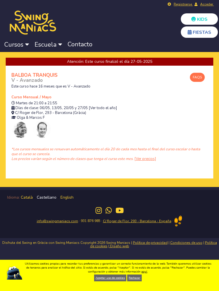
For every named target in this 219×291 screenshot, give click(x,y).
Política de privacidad (150, 242)
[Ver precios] (145, 158)
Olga (21, 117)
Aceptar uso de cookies (110, 278)
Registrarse (183, 4)
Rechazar (134, 278)
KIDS (202, 19)
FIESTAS (201, 32)
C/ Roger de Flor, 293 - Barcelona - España (137, 221)
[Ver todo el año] (103, 108)
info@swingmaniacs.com (57, 221)
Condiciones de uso (186, 242)
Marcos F (37, 117)
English (67, 197)
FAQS (197, 77)
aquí (144, 272)
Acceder (207, 4)
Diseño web (119, 246)
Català (27, 197)
